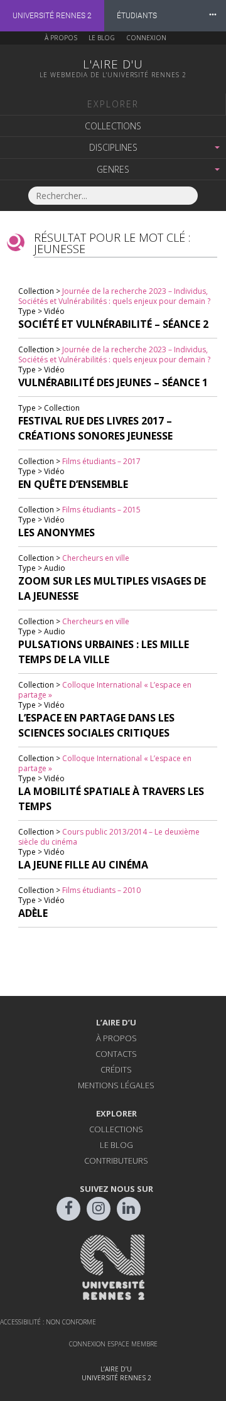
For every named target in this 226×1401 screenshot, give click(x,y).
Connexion (146, 37)
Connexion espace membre (113, 1343)
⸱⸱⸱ (213, 15)
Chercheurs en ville (95, 558)
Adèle (33, 913)
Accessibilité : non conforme (48, 1321)
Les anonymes (56, 532)
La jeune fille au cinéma (83, 865)
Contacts (116, 1053)
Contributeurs (116, 1160)
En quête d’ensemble (73, 484)
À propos (61, 37)
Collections (113, 126)
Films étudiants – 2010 (101, 890)
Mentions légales (116, 1085)
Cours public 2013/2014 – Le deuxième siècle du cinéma (109, 836)
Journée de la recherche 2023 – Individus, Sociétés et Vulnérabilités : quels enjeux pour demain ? (114, 296)
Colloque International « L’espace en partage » (104, 689)
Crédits (116, 1069)
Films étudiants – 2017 (101, 461)
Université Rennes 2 (52, 15)
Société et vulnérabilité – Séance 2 (113, 324)
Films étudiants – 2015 (101, 509)
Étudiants (137, 15)
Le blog (102, 37)
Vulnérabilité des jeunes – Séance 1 (113, 382)
